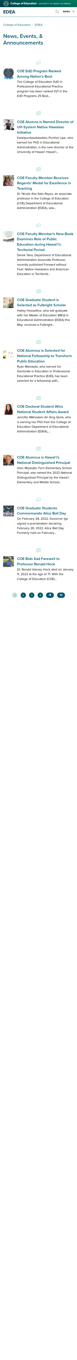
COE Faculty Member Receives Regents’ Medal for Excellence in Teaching (44, 183)
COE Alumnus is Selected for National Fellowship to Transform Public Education (44, 355)
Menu (70, 13)
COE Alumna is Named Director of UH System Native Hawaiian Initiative (45, 127)
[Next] (50, 595)
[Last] (61, 595)
